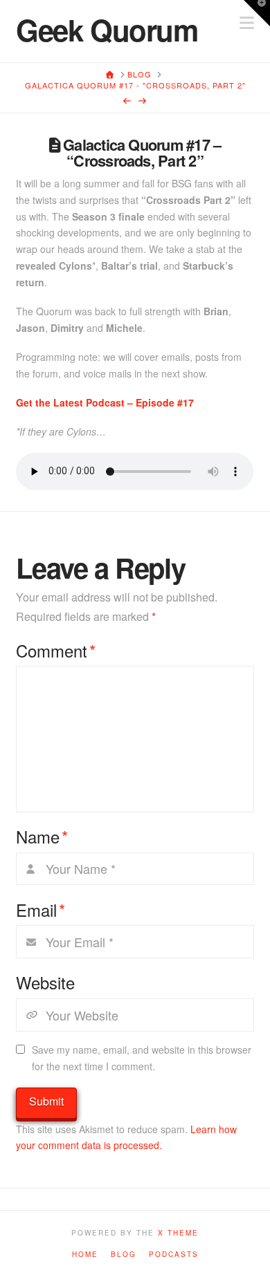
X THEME (178, 1233)
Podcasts (174, 1254)
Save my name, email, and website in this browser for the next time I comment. (141, 1058)
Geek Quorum (106, 29)
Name (42, 836)
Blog (123, 1254)
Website (45, 982)
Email (40, 910)
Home (85, 1254)
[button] (257, 13)
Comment (56, 650)
